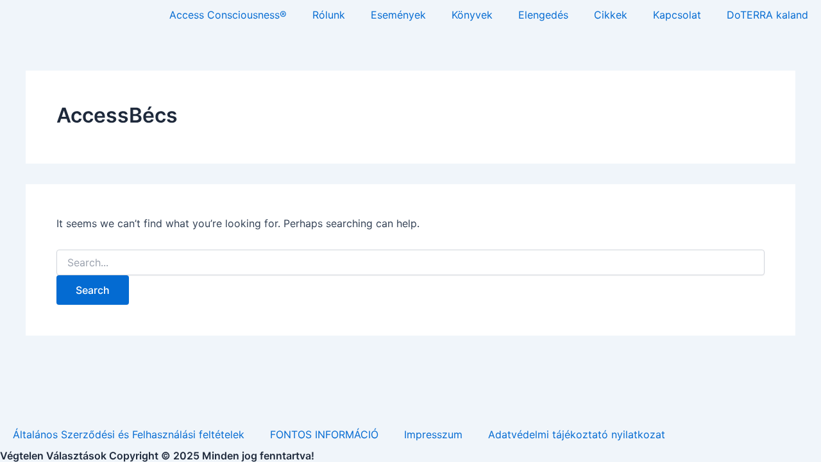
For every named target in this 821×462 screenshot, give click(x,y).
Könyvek (472, 14)
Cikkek (610, 14)
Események (398, 14)
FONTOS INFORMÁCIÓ (324, 434)
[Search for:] (410, 262)
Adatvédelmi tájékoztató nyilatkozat (576, 434)
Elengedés (543, 14)
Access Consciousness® (228, 14)
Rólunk (328, 14)
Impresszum (433, 434)
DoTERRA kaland (767, 14)
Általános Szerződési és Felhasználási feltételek (128, 434)
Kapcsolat (677, 14)
